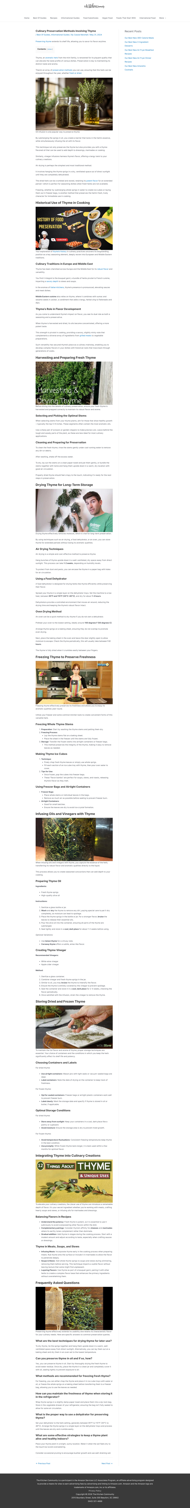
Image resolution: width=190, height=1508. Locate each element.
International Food (148, 18)
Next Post (107, 1463)
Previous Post (43, 1463)
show (50, 49)
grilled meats (85, 335)
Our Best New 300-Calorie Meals (139, 38)
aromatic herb (51, 58)
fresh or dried (75, 73)
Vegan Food (107, 18)
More (161, 18)
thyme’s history (59, 251)
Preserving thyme (43, 41)
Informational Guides (70, 18)
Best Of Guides (39, 18)
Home (26, 18)
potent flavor (92, 181)
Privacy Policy (95, 1491)
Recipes (53, 18)
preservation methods (62, 70)
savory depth (52, 281)
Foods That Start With (126, 18)
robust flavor (103, 269)
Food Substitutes (90, 18)
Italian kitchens (57, 287)
